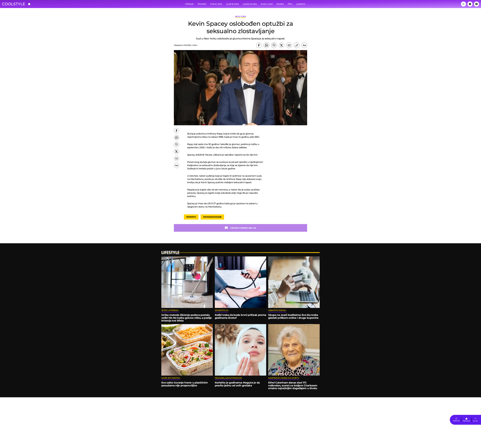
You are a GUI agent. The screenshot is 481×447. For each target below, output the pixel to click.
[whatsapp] (266, 45)
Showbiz (202, 4)
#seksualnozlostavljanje (212, 217)
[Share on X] (281, 45)
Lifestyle (189, 4)
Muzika (280, 4)
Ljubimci (300, 4)
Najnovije (456, 421)
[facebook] (259, 45)
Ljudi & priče (232, 4)
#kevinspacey (191, 217)
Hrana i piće (216, 4)
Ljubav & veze (250, 4)
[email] (289, 45)
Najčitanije (466, 421)
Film (290, 4)
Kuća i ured (267, 4)
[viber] (274, 45)
